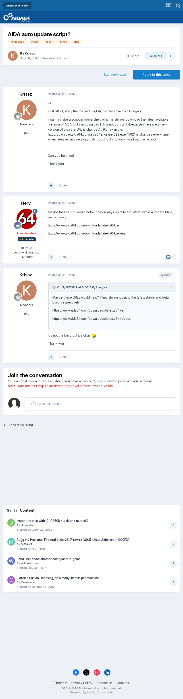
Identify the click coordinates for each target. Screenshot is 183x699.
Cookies (123, 683)
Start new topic (115, 74)
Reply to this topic (156, 74)
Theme (59, 683)
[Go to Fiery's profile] (27, 219)
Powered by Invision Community (91, 692)
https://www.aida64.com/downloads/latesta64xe (83, 225)
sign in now (105, 381)
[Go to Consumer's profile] (11, 580)
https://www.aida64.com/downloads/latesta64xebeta (87, 233)
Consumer (28, 582)
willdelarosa (29, 563)
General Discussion (57, 58)
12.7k (28, 248)
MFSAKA (27, 544)
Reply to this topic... (46, 404)
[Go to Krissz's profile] (13, 56)
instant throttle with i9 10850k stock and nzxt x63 (53, 521)
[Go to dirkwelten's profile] (11, 523)
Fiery (26, 203)
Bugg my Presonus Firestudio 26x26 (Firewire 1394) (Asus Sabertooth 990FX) (73, 540)
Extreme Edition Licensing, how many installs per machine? (58, 578)
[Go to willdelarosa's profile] (11, 561)
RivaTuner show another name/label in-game (49, 559)
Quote (62, 185)
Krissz (30, 53)
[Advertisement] (91, 465)
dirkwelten (28, 525)
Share (134, 56)
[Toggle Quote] (54, 287)
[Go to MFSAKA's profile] (11, 542)
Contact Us (104, 683)
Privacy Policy (81, 683)
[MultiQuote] (51, 185)
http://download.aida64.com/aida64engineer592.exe (87, 134)
